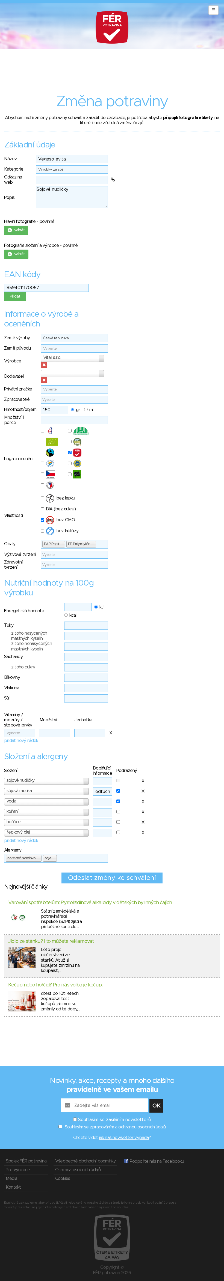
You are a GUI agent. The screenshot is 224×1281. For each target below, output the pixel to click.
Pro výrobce (18, 1170)
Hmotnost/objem (20, 409)
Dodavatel (13, 376)
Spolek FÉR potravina (26, 1161)
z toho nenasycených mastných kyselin (31, 646)
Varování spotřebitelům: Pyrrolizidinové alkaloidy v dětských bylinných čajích (90, 902)
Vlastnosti (13, 515)
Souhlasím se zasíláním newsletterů (114, 1120)
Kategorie (13, 169)
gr (78, 410)
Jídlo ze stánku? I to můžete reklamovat (51, 941)
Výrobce (12, 361)
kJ (101, 607)
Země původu (17, 348)
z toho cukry (23, 667)
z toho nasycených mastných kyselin (29, 636)
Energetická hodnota (24, 611)
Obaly (9, 544)
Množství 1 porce (14, 420)
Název (10, 159)
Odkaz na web (13, 179)
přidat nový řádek (21, 740)
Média (11, 1178)
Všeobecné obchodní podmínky (85, 1161)
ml (91, 410)
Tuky (8, 625)
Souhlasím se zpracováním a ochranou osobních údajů (115, 1127)
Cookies (62, 1178)
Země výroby (17, 338)
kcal (72, 615)
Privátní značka (18, 389)
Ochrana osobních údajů (78, 1170)
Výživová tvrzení (20, 554)
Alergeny (13, 850)
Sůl (7, 698)
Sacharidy (13, 657)
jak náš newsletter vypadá (124, 1137)
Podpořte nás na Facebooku (156, 1161)
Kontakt (13, 1187)
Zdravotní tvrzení (13, 565)
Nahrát (18, 230)
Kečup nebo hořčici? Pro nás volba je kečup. (55, 985)
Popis (9, 197)
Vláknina (11, 688)
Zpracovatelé (17, 399)
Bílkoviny (12, 677)
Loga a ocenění (18, 459)
